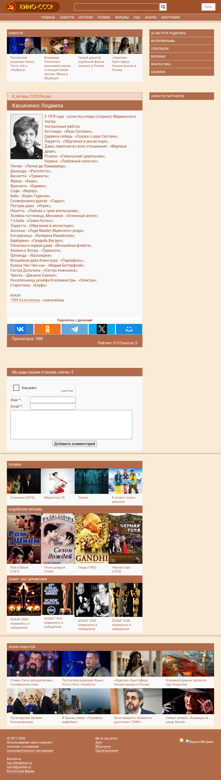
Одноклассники (106, 750)
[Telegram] (75, 329)
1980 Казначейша (25, 300)
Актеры (22, 96)
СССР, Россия (40, 96)
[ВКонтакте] (20, 329)
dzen (98, 742)
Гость (208, 6)
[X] (102, 329)
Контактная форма (20, 771)
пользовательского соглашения (30, 750)
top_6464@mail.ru (19, 763)
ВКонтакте (103, 746)
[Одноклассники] (47, 329)
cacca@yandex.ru (19, 767)
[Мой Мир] (129, 329)
